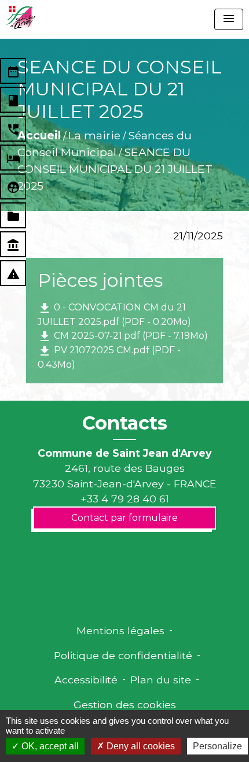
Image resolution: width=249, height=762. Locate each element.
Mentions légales (120, 630)
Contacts (124, 423)
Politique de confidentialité (123, 655)
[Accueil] (20, 17)
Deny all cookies (139, 746)
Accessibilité (86, 680)
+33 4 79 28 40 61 (124, 499)
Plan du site (160, 680)
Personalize (217, 746)
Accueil (39, 135)
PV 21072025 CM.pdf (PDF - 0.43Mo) (109, 357)
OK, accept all (49, 746)
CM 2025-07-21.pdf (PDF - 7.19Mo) (123, 336)
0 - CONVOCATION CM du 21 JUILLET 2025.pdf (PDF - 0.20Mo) (114, 314)
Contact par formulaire (124, 517)
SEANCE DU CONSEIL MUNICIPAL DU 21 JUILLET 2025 (115, 169)
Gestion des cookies (125, 704)
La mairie (94, 135)
